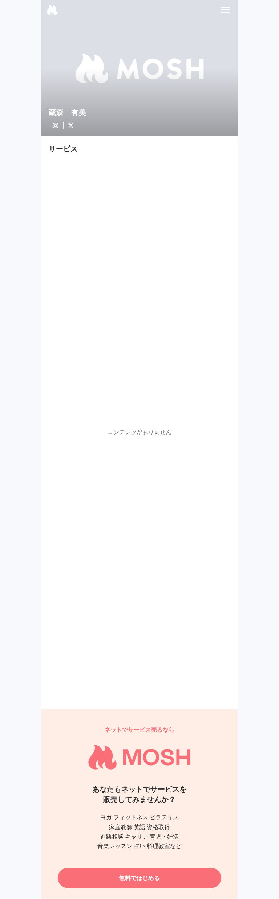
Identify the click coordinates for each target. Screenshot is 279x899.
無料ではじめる (139, 878)
